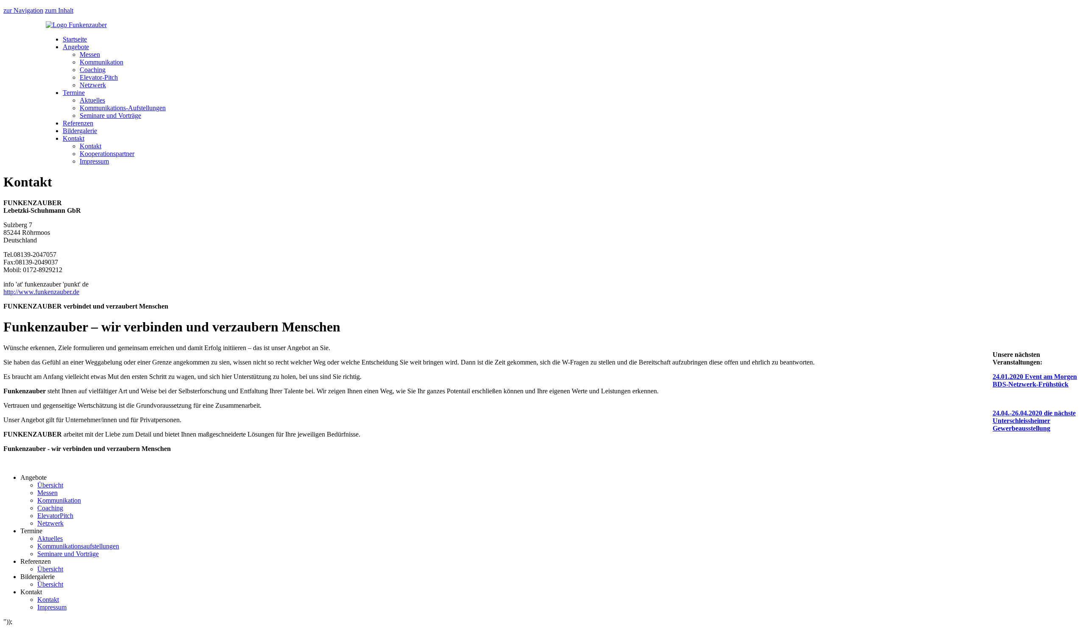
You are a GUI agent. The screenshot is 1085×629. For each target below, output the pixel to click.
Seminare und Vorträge (110, 115)
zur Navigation (23, 10)
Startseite (75, 39)
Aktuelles (92, 100)
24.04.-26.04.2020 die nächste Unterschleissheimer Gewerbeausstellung (1034, 420)
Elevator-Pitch (99, 77)
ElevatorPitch (55, 515)
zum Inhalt (59, 10)
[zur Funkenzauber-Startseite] (76, 24)
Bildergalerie (80, 130)
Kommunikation (101, 62)
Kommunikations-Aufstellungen (123, 107)
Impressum (94, 161)
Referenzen (78, 123)
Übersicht (50, 485)
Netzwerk (93, 85)
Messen (90, 54)
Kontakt (73, 138)
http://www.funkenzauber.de (41, 291)
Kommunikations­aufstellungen (78, 546)
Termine (74, 92)
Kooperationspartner (107, 153)
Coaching (93, 69)
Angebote (76, 46)
